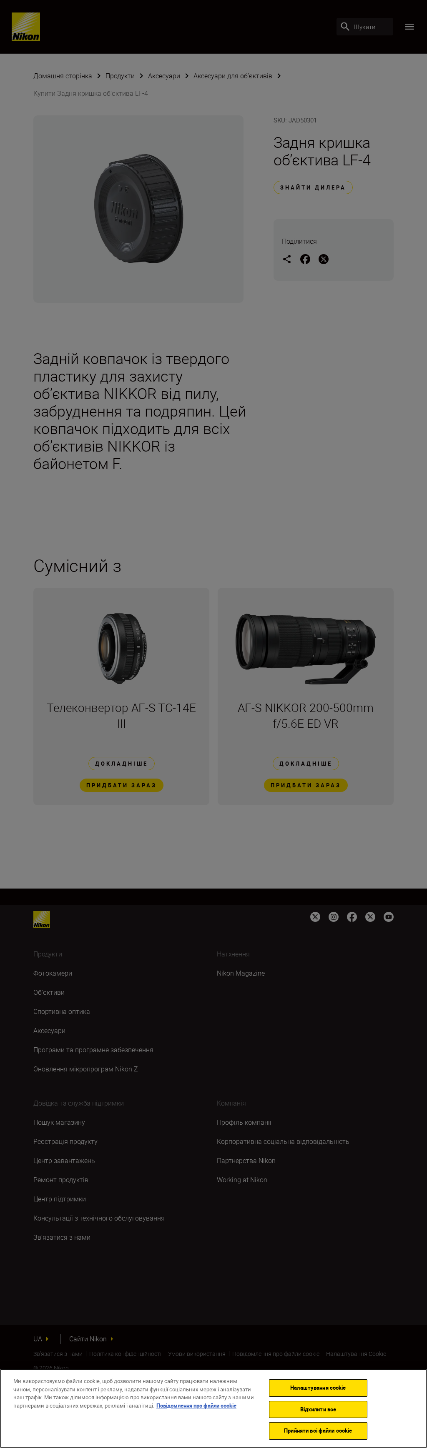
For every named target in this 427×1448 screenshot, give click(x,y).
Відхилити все (318, 1409)
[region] (213, 1408)
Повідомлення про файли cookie (196, 1405)
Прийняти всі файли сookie (318, 1430)
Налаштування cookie (318, 1387)
